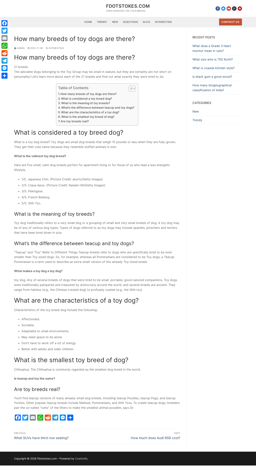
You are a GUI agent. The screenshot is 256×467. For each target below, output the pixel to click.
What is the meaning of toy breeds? (85, 103)
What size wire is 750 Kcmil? (212, 59)
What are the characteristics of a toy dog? (90, 112)
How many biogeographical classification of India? (212, 87)
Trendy (197, 120)
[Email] (4, 38)
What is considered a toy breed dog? (86, 98)
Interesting (56, 48)
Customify (81, 458)
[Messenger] (4, 68)
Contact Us (230, 21)
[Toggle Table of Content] (130, 88)
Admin (20, 48)
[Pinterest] (240, 8)
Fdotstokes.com (128, 6)
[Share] (4, 75)
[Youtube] (229, 8)
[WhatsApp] (4, 45)
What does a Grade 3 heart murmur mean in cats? (211, 48)
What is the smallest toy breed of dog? (87, 117)
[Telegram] (4, 60)
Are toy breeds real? (75, 121)
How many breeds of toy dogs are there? (89, 94)
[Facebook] (218, 8)
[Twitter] (223, 8)
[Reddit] (4, 53)
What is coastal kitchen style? (213, 68)
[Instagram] (234, 8)
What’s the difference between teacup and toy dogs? (97, 107)
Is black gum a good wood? (212, 76)
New (195, 111)
